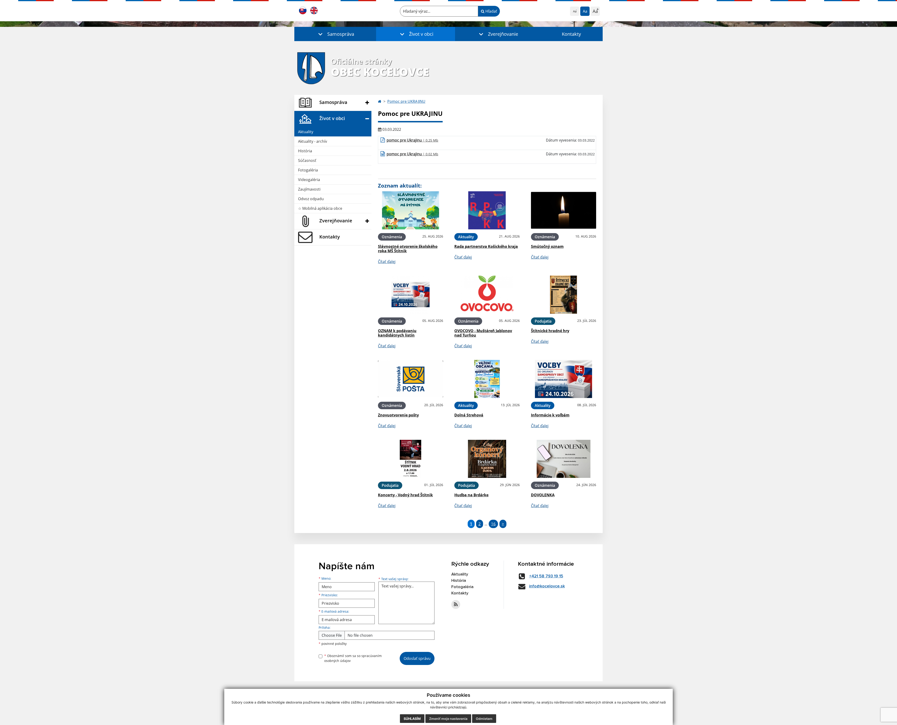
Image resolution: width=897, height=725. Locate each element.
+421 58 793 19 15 (546, 576)
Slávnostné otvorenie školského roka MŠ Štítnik (408, 248)
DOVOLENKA (543, 495)
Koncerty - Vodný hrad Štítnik (405, 495)
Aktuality (305, 131)
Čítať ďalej (386, 261)
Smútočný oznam (547, 246)
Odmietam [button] (484, 719)
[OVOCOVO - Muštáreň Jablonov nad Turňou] (487, 295)
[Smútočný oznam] (563, 210)
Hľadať (490, 11)
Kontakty (571, 34)
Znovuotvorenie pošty (398, 415)
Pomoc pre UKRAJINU (406, 101)
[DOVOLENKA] (563, 459)
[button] (335, 34)
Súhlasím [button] (412, 719)
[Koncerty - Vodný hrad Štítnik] (410, 459)
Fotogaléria (308, 170)
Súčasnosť (307, 160)
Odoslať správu (417, 658)
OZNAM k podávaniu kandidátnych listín (397, 333)
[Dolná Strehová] (487, 379)
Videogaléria (309, 179)
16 (493, 523)
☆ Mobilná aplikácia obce (320, 208)
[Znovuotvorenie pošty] (410, 379)
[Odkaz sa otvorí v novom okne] (455, 604)
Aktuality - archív (312, 141)
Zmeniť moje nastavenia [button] (448, 719)
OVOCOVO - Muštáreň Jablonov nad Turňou (483, 333)
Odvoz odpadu (311, 198)
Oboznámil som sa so (353, 658)
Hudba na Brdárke (471, 495)
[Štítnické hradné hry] (563, 295)
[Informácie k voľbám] (563, 379)
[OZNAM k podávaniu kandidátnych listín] (410, 295)
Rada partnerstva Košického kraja (486, 246)
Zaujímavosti (309, 189)
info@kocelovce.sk (547, 586)
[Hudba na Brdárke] (487, 459)
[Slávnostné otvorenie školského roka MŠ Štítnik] (410, 210)
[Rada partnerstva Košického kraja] (487, 210)
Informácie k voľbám (550, 415)
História (305, 150)
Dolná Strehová (468, 415)
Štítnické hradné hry (550, 330)
